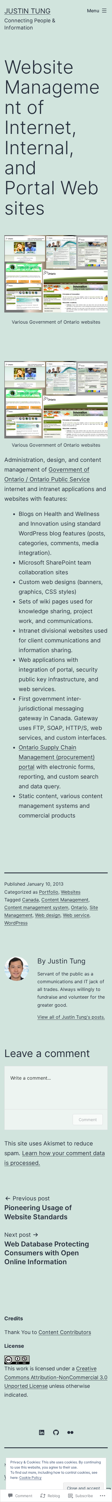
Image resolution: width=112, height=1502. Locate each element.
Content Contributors (64, 1332)
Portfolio (48, 892)
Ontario (79, 907)
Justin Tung (27, 11)
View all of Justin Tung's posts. (71, 1017)
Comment (88, 1119)
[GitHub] (56, 1432)
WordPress (16, 923)
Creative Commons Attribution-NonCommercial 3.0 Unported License (55, 1377)
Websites (70, 892)
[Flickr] (70, 1432)
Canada (30, 900)
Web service (76, 915)
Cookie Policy (30, 1477)
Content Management (64, 900)
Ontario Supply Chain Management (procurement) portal (57, 757)
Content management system (36, 907)
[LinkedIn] (41, 1432)
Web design (47, 915)
